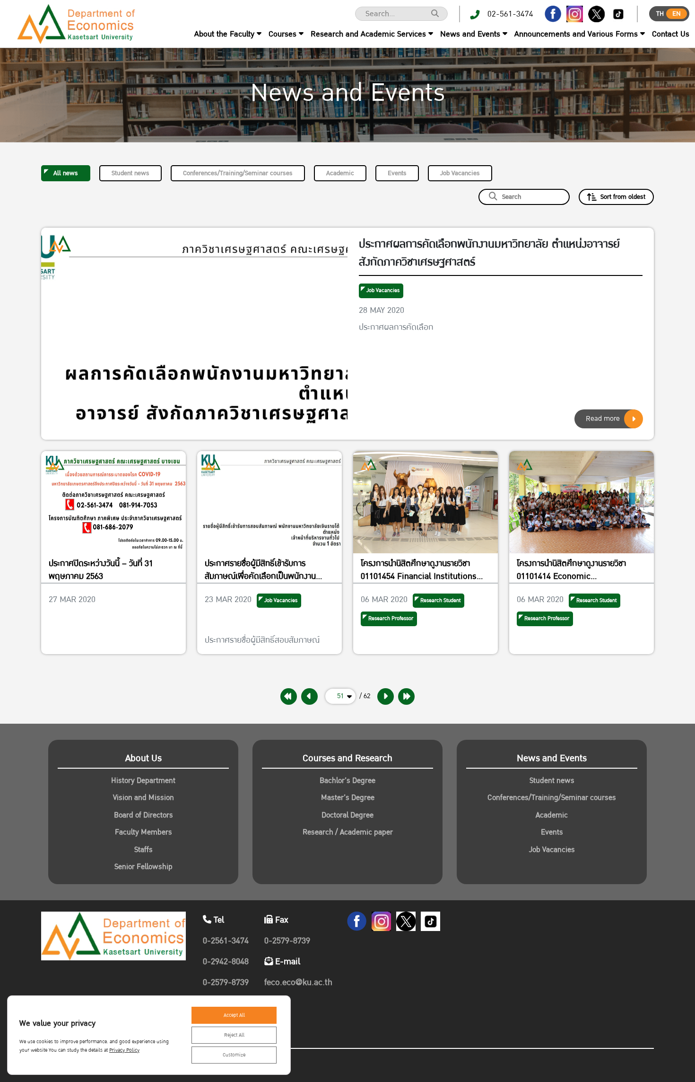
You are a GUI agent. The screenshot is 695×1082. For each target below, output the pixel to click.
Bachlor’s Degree (347, 780)
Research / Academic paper (348, 832)
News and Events (470, 34)
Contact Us (670, 34)
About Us (143, 758)
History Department (143, 780)
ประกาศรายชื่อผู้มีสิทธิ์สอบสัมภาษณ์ (262, 640)
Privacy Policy (124, 1050)
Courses (282, 34)
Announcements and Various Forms (576, 34)
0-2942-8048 (226, 961)
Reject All (234, 1035)
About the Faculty (224, 34)
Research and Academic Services (368, 34)
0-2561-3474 (226, 941)
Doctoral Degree (347, 815)
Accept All (234, 1015)
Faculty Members (143, 832)
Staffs (143, 849)
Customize (234, 1055)
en (676, 14)
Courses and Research (347, 758)
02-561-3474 (510, 14)
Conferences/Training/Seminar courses (238, 173)
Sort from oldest (622, 197)
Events (397, 173)
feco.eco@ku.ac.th (298, 982)
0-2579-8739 (226, 982)
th (660, 14)
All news (65, 173)
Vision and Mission (143, 797)
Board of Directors (143, 815)
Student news (130, 173)
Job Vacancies (460, 173)
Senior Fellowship (143, 866)
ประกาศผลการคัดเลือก (396, 327)
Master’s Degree (347, 797)
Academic (340, 173)
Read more (603, 419)
